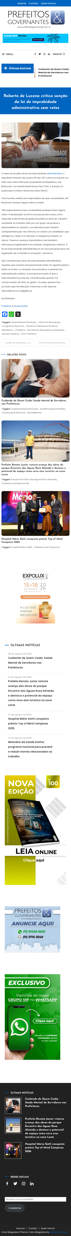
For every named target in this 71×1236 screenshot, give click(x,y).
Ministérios (7, 330)
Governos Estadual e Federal (41, 326)
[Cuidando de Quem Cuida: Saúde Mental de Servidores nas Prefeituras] (13, 1105)
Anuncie (22, 3)
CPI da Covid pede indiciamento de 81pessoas (54, 342)
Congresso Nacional (13, 326)
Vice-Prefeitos (28, 333)
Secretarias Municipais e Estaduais (45, 330)
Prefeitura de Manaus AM (15, 483)
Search (57, 54)
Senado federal (10, 333)
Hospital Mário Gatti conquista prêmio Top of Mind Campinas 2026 (28, 723)
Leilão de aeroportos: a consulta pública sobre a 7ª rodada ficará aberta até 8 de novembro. (20, 342)
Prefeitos (6, 306)
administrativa (54, 173)
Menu (9, 54)
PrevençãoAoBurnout (13, 412)
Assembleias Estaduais (23, 322)
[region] (35, 1206)
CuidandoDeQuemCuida (24, 408)
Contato (33, 3)
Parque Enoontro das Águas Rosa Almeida (34, 479)
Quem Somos (48, 3)
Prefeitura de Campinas (47, 547)
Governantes (21, 306)
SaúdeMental (34, 412)
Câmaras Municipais (49, 322)
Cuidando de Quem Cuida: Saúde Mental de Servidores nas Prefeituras (30, 662)
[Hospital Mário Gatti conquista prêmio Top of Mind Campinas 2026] (13, 1150)
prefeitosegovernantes (52, 408)
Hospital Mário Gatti (21, 547)
